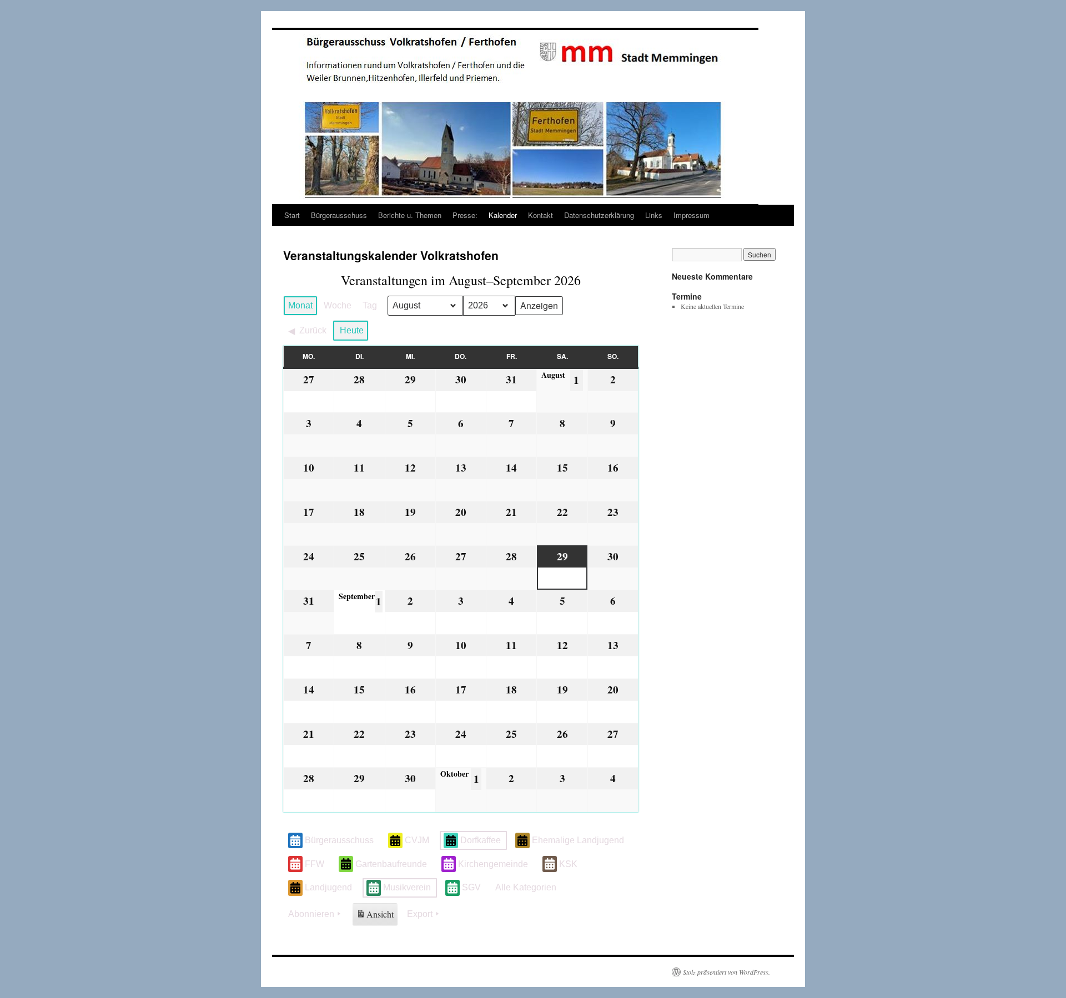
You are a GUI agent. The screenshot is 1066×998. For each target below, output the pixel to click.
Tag (370, 305)
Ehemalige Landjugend (578, 840)
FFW (314, 864)
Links (653, 215)
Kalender (503, 215)
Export (420, 914)
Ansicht (376, 916)
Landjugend (328, 887)
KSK (568, 864)
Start (292, 215)
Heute (352, 330)
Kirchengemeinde (493, 864)
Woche (337, 305)
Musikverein (407, 887)
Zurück (312, 330)
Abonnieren (311, 914)
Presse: (464, 215)
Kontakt (540, 215)
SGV (471, 887)
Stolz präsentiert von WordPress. (726, 971)
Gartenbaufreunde (391, 864)
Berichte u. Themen (409, 215)
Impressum (691, 215)
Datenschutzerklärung (599, 215)
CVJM (417, 840)
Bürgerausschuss (339, 215)
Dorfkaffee (480, 840)
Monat (300, 305)
